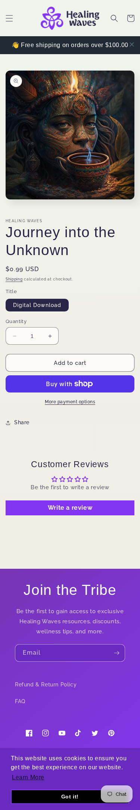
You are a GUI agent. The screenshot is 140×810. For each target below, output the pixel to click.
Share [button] (21, 422)
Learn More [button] (28, 777)
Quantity (16, 321)
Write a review (70, 507)
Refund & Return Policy (46, 685)
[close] (132, 44)
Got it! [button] (70, 797)
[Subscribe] (116, 653)
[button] (9, 18)
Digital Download (37, 305)
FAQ (20, 701)
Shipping (14, 279)
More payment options (70, 401)
